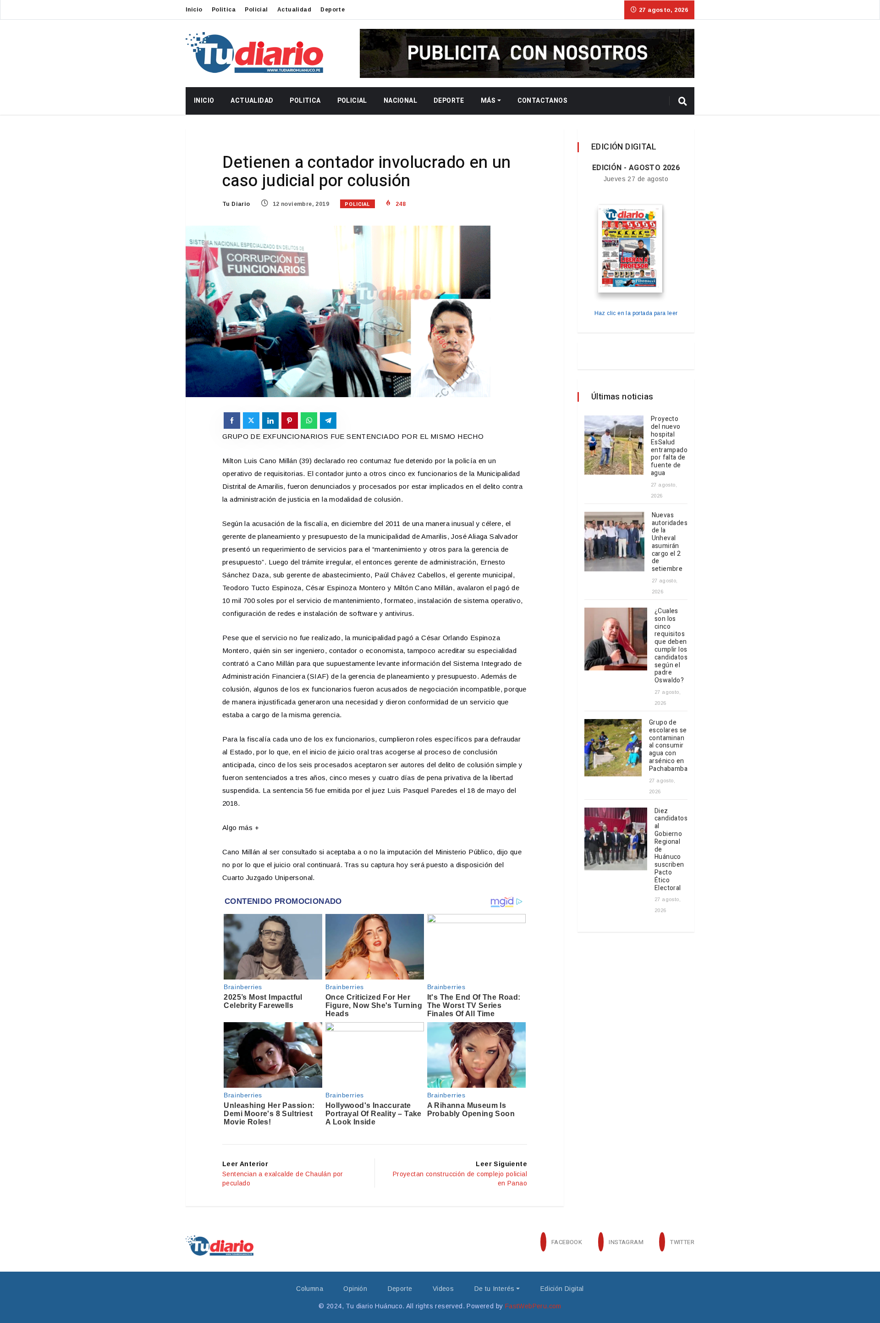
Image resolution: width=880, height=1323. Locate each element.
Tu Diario (236, 204)
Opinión (355, 1288)
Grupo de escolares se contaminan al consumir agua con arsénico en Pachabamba (668, 746)
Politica (224, 9)
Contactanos (542, 100)
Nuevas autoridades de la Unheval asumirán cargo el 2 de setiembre (670, 542)
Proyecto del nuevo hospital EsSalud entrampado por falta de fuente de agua (669, 446)
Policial (256, 9)
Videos (443, 1288)
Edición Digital (562, 1288)
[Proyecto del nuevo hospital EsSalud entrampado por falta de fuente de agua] (614, 445)
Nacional (400, 100)
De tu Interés (494, 1288)
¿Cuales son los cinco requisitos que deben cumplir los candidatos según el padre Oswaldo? (671, 645)
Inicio (194, 9)
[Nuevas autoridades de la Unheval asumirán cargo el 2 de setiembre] (614, 542)
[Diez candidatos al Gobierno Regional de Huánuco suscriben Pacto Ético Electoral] (615, 839)
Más (488, 100)
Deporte (332, 9)
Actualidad (294, 9)
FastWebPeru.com (533, 1306)
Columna (309, 1288)
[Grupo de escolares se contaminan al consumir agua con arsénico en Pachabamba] (613, 747)
